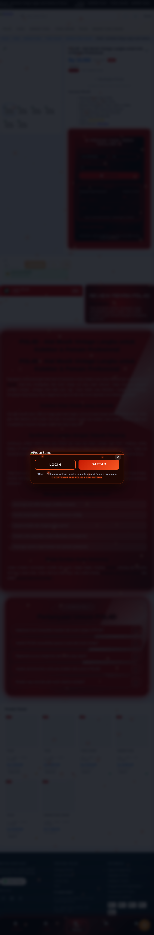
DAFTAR (98, 464)
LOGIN (55, 464)
